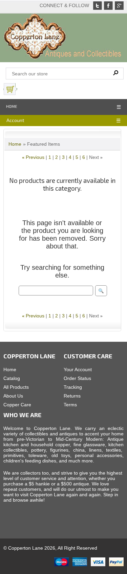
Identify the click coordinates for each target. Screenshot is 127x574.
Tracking (73, 387)
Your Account (78, 369)
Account (15, 120)
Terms (70, 404)
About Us (13, 396)
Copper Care (17, 404)
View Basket (34, 89)
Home (11, 106)
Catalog (11, 378)
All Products (16, 387)
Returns (72, 396)
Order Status (77, 378)
